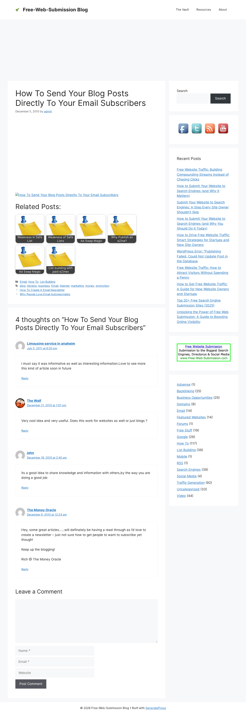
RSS (180, 463)
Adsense (183, 384)
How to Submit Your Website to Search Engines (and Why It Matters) (201, 191)
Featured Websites (191, 417)
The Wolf (34, 401)
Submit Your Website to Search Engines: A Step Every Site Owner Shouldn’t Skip (203, 207)
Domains (183, 404)
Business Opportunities (195, 398)
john (30, 453)
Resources (203, 9)
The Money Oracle (41, 510)
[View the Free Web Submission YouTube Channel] (224, 134)
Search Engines (189, 470)
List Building (47, 281)
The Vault (182, 9)
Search (182, 91)
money (89, 285)
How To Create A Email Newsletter (42, 290)
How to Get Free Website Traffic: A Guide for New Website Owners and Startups (203, 289)
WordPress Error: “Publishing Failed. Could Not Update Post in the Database (202, 256)
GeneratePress (155, 708)
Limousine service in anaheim (51, 343)
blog (23, 285)
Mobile (182, 456)
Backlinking (185, 391)
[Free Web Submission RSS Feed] (210, 134)
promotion (102, 285)
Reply (24, 378)
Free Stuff (184, 430)
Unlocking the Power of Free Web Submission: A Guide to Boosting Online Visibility (203, 317)
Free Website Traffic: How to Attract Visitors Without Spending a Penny (202, 272)
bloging (32, 285)
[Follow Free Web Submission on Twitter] (197, 134)
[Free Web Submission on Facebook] (184, 134)
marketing (77, 285)
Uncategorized (188, 489)
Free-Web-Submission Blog (55, 10)
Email (23, 281)
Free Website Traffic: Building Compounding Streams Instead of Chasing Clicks (203, 174)
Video (181, 496)
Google (182, 437)
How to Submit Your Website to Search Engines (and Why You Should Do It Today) (201, 223)
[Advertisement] (123, 48)
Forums (182, 424)
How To (33, 281)
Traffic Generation (191, 483)
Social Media (187, 476)
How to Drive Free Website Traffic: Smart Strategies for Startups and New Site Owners (203, 240)
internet (64, 285)
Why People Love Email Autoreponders (45, 294)
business (44, 285)
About (223, 9)
